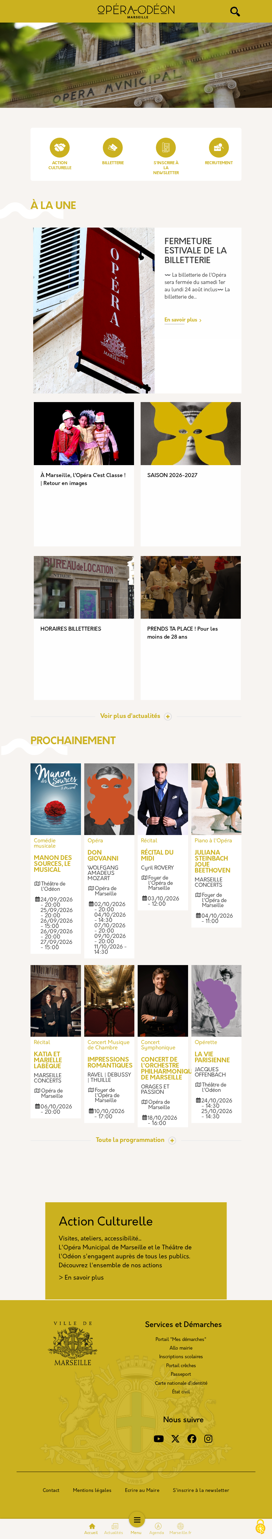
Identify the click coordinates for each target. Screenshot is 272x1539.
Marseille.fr (180, 1533)
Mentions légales (92, 1490)
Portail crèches (181, 1366)
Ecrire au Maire (142, 1490)
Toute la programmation (130, 1141)
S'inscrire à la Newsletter (166, 168)
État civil (181, 1392)
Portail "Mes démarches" (181, 1340)
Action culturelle (59, 165)
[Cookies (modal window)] (260, 1527)
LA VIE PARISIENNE (212, 1058)
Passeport (181, 1374)
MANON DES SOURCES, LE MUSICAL (53, 865)
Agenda (157, 1533)
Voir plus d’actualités (130, 717)
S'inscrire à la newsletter (201, 1490)
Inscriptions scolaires (181, 1357)
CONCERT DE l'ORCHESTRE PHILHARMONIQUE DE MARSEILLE (168, 1069)
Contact (51, 1490)
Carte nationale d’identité (181, 1383)
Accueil (91, 1533)
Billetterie (113, 163)
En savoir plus (181, 320)
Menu (136, 1533)
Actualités (113, 1533)
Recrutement (219, 163)
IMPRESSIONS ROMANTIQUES (110, 1063)
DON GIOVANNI (103, 856)
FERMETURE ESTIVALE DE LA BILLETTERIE (196, 251)
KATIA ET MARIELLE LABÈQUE (48, 1061)
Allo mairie (181, 1348)
